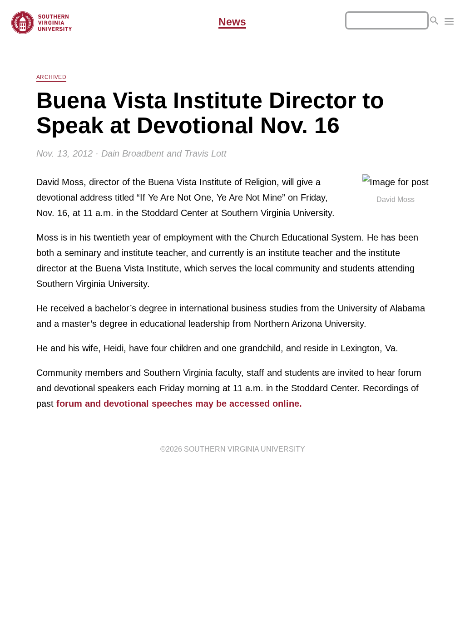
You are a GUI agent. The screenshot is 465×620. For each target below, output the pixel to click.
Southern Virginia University (244, 449)
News (232, 22)
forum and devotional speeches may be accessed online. (179, 403)
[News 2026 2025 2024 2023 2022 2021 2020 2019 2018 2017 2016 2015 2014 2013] (449, 23)
